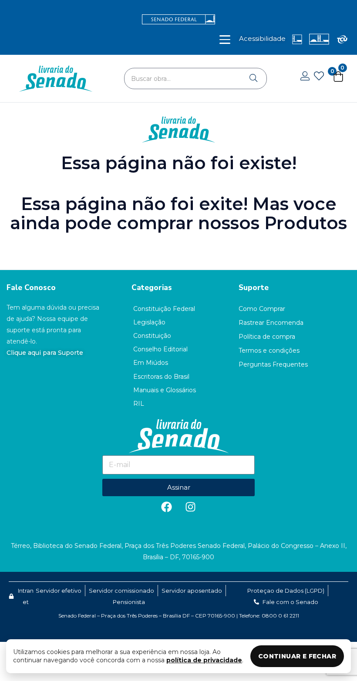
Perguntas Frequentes (273, 364)
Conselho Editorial (160, 349)
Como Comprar (262, 309)
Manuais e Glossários (164, 390)
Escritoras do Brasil (161, 377)
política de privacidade (204, 660)
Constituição (152, 336)
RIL (138, 403)
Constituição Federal (164, 309)
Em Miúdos (150, 363)
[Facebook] (167, 507)
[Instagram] (191, 507)
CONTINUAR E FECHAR (297, 656)
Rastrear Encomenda (271, 323)
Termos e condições (269, 350)
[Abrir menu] (224, 39)
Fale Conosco (31, 288)
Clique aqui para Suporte (45, 353)
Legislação (149, 322)
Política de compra (267, 336)
